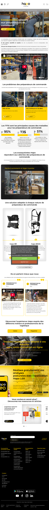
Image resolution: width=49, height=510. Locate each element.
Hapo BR (27, 453)
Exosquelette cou (5, 456)
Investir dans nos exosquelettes (41, 456)
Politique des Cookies (26, 506)
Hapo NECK (28, 460)
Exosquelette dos (5, 451)
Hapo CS (27, 462)
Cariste (15, 331)
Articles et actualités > (44, 439)
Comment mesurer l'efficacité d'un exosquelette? (10, 408)
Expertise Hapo (41, 450)
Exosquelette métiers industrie (18, 457)
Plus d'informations (16, 255)
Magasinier (34, 331)
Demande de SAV (4, 479)
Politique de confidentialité (18, 506)
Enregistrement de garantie (6, 482)
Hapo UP (27, 459)
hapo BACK (35, 244)
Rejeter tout (24, 262)
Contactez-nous (4, 476)
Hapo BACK (28, 454)
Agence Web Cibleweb (28, 502)
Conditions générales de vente (10, 506)
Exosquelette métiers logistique (18, 460)
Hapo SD (27, 456)
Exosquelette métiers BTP (17, 463)
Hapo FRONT (28, 457)
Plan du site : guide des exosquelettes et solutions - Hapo (37, 506)
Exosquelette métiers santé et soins (18, 453)
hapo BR (13, 244)
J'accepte (24, 258)
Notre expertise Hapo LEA (41, 453)
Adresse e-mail (13, 435)
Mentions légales (2, 506)
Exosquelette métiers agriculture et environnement (18, 468)
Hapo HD (27, 451)
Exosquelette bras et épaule (6, 454)
